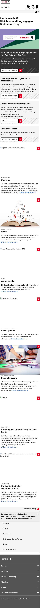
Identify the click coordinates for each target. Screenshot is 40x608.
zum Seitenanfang (30, 509)
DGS (6, 544)
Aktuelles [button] (4, 582)
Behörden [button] (4, 571)
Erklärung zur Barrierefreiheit (12, 539)
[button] (37, 12)
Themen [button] (4, 587)
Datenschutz (7, 534)
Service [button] (4, 566)
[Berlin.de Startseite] (5, 2)
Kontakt (5, 528)
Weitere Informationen (9, 70)
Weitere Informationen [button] (9, 593)
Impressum (6, 523)
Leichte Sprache (10, 549)
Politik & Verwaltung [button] (8, 577)
